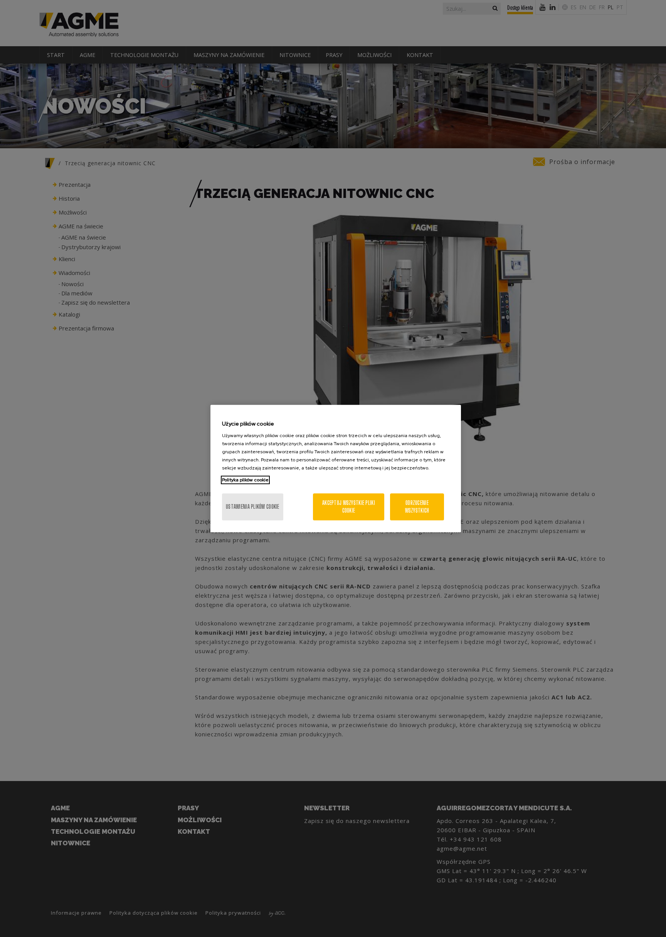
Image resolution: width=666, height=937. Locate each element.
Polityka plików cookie (245, 480)
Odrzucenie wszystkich (417, 507)
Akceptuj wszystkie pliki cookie (348, 507)
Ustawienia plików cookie (252, 506)
